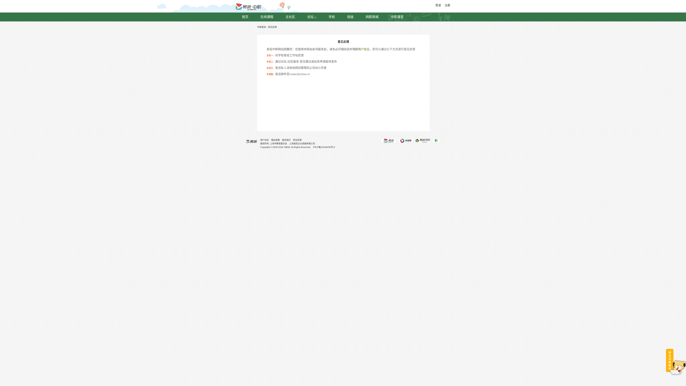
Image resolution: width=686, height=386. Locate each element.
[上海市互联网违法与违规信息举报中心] (436, 140)
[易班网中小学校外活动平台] (405, 140)
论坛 (310, 17)
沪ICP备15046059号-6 (324, 147)
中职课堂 (397, 17)
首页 (245, 17)
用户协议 (363, 49)
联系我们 (286, 140)
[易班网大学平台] (388, 140)
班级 (350, 17)
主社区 (290, 17)
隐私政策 (275, 140)
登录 (438, 5)
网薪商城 (372, 17)
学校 (332, 17)
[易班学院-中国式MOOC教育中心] (423, 140)
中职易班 (261, 27)
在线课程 (266, 17)
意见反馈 (297, 140)
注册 (447, 5)
